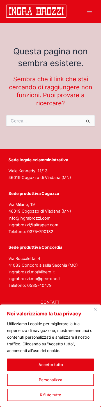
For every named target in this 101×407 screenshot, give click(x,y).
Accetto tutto (50, 364)
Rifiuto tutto (50, 394)
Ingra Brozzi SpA (7, 18)
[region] (50, 355)
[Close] (95, 309)
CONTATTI (50, 302)
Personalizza (50, 379)
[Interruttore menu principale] (89, 11)
